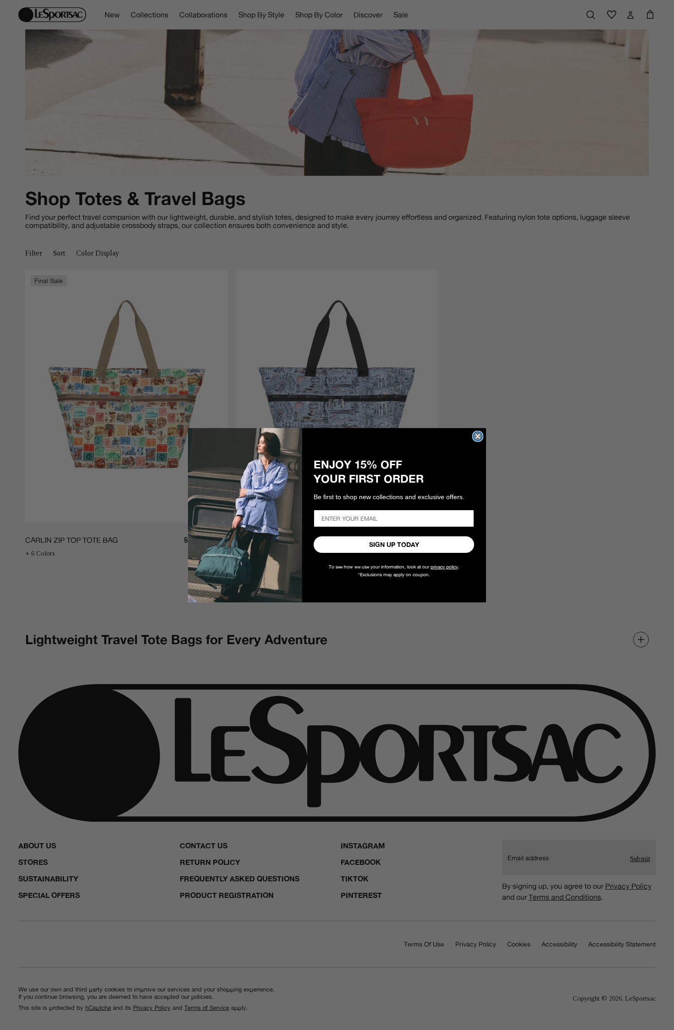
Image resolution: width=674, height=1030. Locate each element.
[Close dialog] (477, 436)
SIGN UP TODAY (394, 544)
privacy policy (444, 567)
